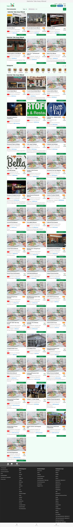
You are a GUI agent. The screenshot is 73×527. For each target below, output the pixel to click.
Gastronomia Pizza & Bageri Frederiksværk (13, 400)
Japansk (20, 497)
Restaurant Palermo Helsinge (13, 144)
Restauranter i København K (60, 480)
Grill (19, 487)
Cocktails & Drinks (22, 504)
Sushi (20, 476)
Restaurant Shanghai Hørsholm (14, 195)
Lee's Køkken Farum (31, 348)
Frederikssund (58, 508)
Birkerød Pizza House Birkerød (53, 248)
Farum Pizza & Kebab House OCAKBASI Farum (53, 349)
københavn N (58, 482)
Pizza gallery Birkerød (31, 222)
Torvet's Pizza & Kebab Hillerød (34, 91)
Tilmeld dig (60, 5)
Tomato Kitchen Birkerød (12, 248)
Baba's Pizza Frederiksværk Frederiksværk (53, 427)
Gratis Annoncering (4, 469)
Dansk (20, 470)
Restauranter (39, 470)
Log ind (53, 5)
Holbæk (57, 506)
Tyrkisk (20, 480)
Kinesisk (20, 474)
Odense (57, 478)
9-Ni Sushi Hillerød (51, 28)
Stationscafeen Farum (52, 322)
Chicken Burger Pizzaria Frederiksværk (12, 427)
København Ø (58, 493)
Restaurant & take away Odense (61, 495)
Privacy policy (3, 479)
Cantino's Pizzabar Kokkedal (53, 195)
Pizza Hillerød (58, 514)
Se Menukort (21, 153)
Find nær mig (32, 9)
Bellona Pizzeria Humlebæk (53, 373)
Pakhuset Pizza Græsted (52, 222)
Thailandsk (21, 478)
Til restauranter (3, 467)
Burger (20, 495)
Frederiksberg (58, 489)
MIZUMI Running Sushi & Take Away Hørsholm (33, 297)
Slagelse (57, 499)
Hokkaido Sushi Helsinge (52, 144)
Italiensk (20, 491)
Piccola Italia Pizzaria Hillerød (33, 28)
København (57, 470)
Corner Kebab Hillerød (12, 91)
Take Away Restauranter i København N (62, 518)
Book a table (21, 34)
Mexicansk (21, 482)
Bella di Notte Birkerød (12, 373)
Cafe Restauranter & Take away (42, 480)
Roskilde (57, 474)
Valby (56, 491)
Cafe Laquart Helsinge (32, 144)
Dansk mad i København (60, 520)
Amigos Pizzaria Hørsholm (52, 273)
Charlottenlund (58, 504)
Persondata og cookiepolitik (6, 477)
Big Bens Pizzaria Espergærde (53, 399)
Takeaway (39, 474)
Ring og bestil (21, 100)
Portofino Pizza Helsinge (32, 117)
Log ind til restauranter (5, 471)
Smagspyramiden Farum (12, 348)
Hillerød (57, 472)
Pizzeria (20, 499)
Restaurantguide (40, 478)
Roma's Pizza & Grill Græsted (13, 273)
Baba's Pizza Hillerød (51, 53)
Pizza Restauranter (22, 508)
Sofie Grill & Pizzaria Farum (53, 296)
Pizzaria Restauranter (41, 482)
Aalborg (57, 501)
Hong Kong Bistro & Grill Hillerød (14, 53)
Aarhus (57, 476)
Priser (2, 473)
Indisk (20, 472)
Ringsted (57, 512)
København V (58, 487)
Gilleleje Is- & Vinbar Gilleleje (33, 399)
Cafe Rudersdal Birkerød (32, 273)
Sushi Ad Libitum (22, 506)
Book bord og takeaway (41, 34)
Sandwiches (21, 501)
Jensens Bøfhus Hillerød (52, 91)
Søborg (57, 510)
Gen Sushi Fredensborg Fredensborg (12, 118)
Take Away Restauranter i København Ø (62, 516)
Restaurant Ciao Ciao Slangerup (54, 170)
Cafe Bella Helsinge (11, 170)
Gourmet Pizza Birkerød (12, 222)
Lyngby (57, 497)
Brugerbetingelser (4, 475)
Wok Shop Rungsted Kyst (12, 452)
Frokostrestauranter (40, 476)
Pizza (20, 489)
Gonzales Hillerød (11, 28)
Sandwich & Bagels (22, 493)
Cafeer (38, 472)
